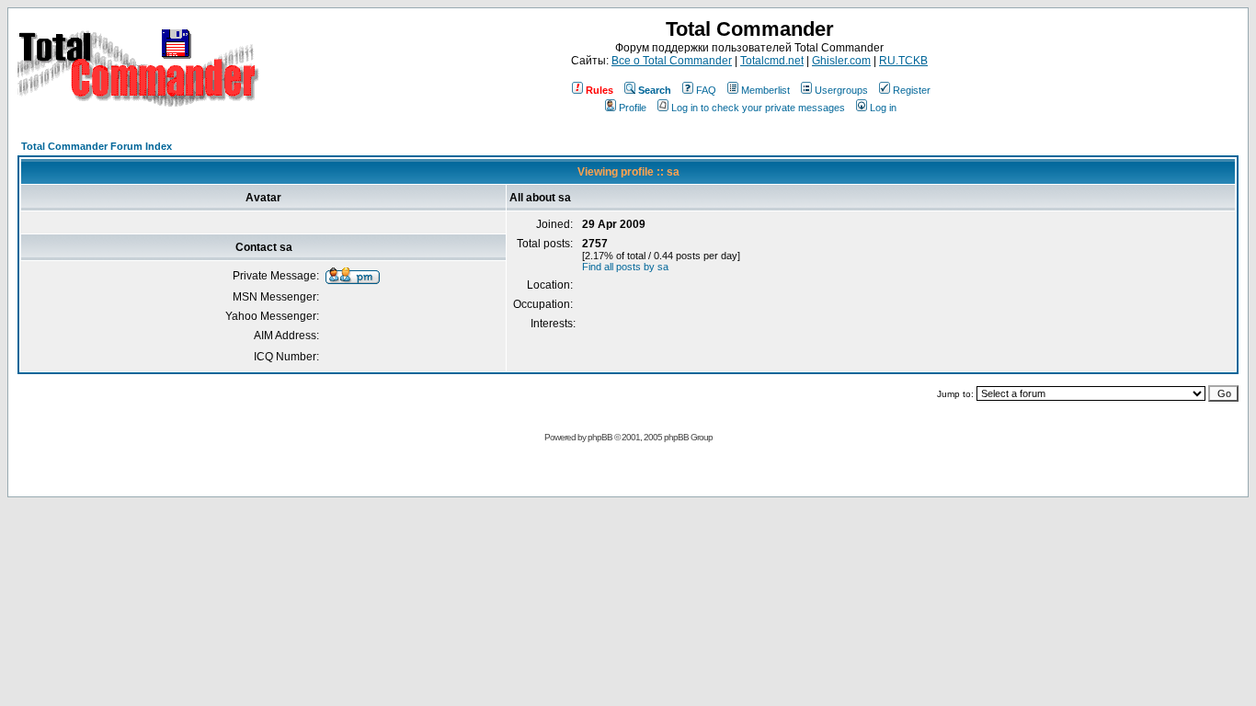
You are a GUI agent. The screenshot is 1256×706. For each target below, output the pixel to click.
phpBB (600, 437)
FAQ (706, 90)
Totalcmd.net (772, 60)
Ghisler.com (841, 60)
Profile (632, 107)
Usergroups (841, 90)
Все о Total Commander (671, 60)
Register (912, 90)
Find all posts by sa (625, 266)
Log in (883, 107)
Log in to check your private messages (758, 107)
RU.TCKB (903, 60)
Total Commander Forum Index (96, 146)
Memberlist (765, 90)
